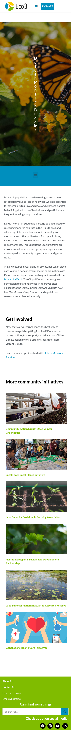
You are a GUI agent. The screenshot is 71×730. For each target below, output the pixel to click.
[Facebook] (43, 725)
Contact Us (8, 686)
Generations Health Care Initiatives (26, 647)
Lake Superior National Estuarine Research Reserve (36, 605)
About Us (7, 680)
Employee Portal (11, 698)
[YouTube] (57, 725)
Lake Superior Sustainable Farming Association (33, 517)
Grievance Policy (11, 692)
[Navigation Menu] (36, 6)
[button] (35, 175)
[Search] (65, 711)
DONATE (47, 6)
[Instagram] (50, 725)
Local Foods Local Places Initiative (25, 474)
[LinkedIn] (65, 725)
